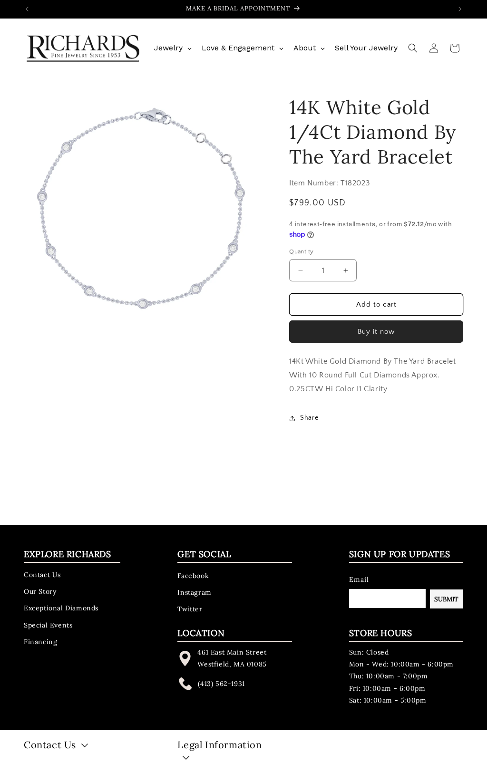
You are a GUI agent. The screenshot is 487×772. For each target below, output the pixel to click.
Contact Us (42, 574)
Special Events (48, 625)
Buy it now (376, 332)
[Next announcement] (459, 9)
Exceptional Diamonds (61, 608)
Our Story (40, 591)
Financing (40, 641)
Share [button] (309, 418)
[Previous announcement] (27, 9)
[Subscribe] (446, 598)
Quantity (301, 251)
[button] (412, 48)
